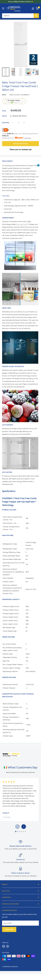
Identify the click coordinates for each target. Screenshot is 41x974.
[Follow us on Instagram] (7, 946)
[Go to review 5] (23, 831)
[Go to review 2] (17, 831)
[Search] (36, 15)
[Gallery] (20, 49)
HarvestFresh (22, 224)
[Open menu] (3, 8)
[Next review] (23, 826)
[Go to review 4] (21, 831)
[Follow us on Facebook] (3, 946)
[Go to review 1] (15, 831)
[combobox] (18, 15)
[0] (37, 8)
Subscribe (9, 929)
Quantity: (5, 122)
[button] (14, 101)
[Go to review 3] (19, 831)
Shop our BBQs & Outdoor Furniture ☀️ (20, 1)
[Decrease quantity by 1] (13, 122)
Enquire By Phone (20, 144)
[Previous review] (17, 826)
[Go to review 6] (25, 831)
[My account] (33, 8)
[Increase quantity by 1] (24, 122)
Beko (4, 95)
